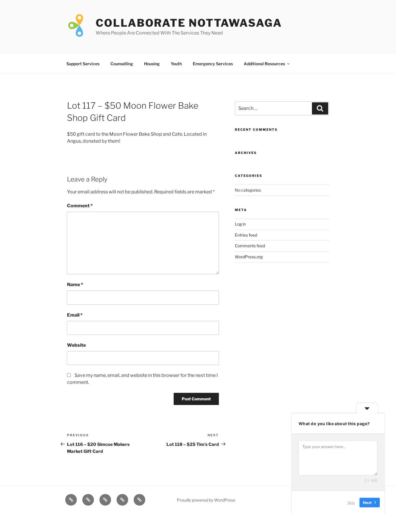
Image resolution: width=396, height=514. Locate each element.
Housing (152, 63)
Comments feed (250, 245)
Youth (176, 63)
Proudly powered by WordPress (206, 499)
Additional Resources (264, 63)
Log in (240, 223)
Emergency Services (213, 63)
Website (76, 345)
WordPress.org (249, 256)
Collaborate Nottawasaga (189, 23)
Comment (80, 205)
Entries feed (246, 235)
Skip (351, 502)
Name (75, 284)
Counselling (121, 63)
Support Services (82, 63)
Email (75, 315)
